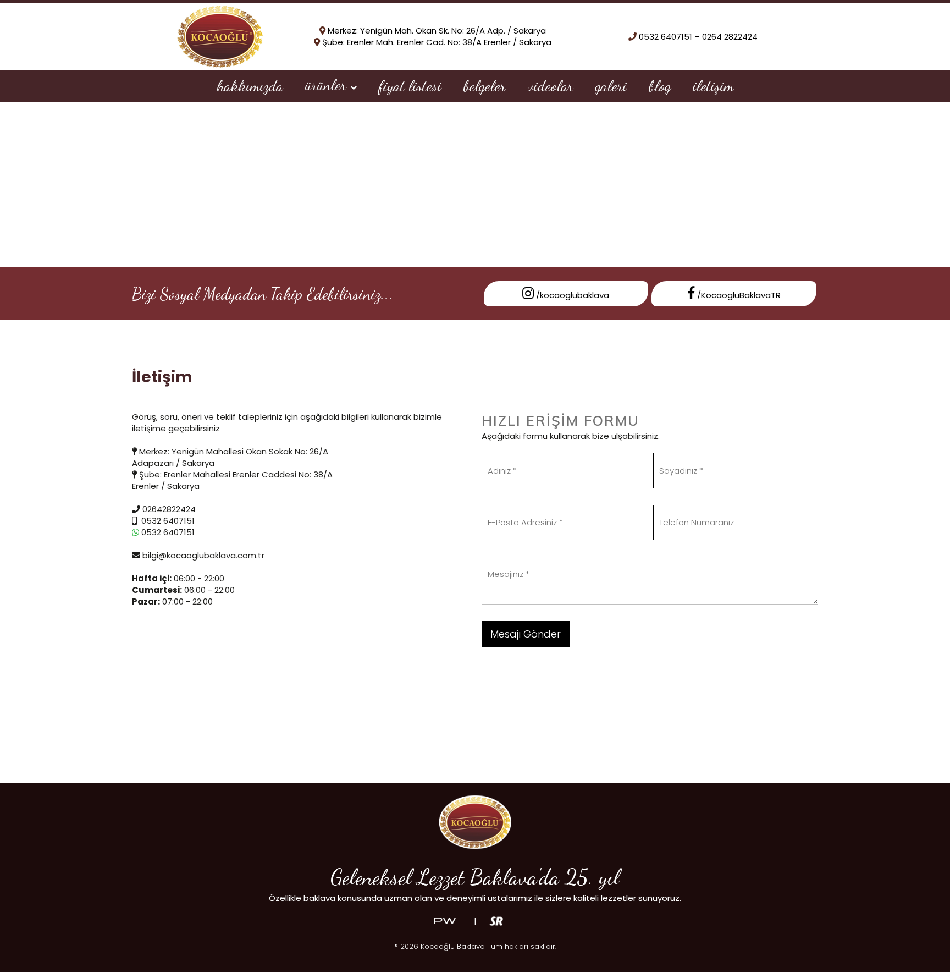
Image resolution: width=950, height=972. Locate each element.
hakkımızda (250, 85)
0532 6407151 (167, 532)
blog (660, 85)
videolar (550, 85)
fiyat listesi (410, 85)
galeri (611, 85)
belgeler (484, 85)
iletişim (713, 85)
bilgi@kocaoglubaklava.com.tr (202, 555)
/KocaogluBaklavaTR (738, 295)
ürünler (327, 84)
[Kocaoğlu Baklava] (220, 35)
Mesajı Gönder (525, 634)
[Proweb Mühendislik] (445, 920)
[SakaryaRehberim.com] (496, 920)
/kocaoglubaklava (571, 295)
